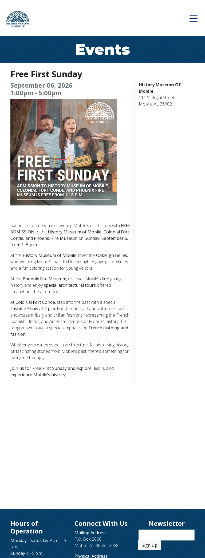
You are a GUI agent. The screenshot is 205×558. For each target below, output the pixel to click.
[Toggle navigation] (193, 18)
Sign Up (149, 545)
